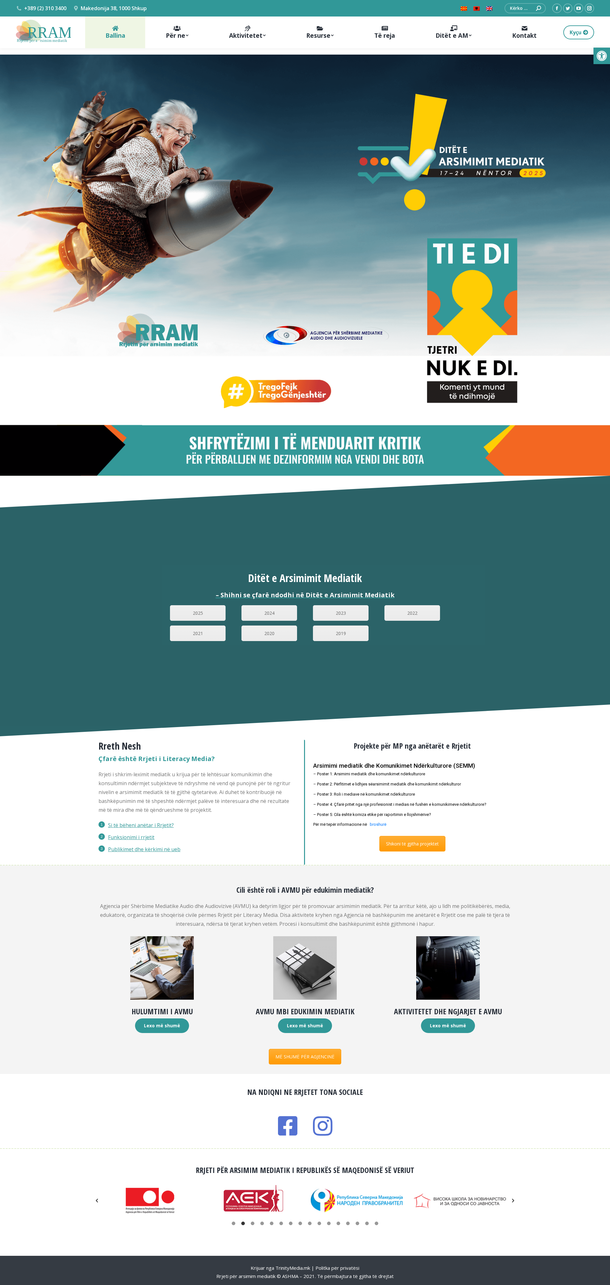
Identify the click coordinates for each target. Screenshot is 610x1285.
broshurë (378, 824)
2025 (198, 613)
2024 (269, 613)
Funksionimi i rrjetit (131, 837)
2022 (412, 613)
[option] (150, 1200)
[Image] (162, 968)
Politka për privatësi (337, 1268)
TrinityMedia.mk (292, 1268)
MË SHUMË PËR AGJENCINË (305, 1057)
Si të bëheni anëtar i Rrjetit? (141, 825)
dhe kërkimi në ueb (156, 849)
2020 (269, 633)
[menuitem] (115, 32)
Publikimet (120, 849)
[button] (601, 56)
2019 (341, 633)
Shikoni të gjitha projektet (412, 844)
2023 (341, 613)
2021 (198, 633)
